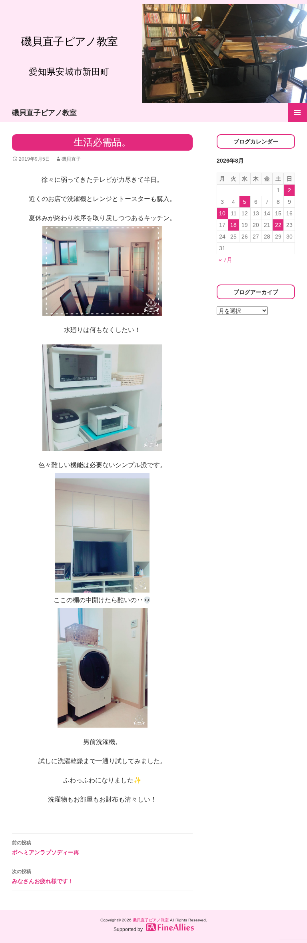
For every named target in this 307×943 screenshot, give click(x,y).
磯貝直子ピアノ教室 (44, 113)
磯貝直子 (71, 159)
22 (278, 225)
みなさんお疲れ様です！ (43, 876)
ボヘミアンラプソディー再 (45, 847)
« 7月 (225, 260)
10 (222, 213)
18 (233, 225)
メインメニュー (297, 112)
